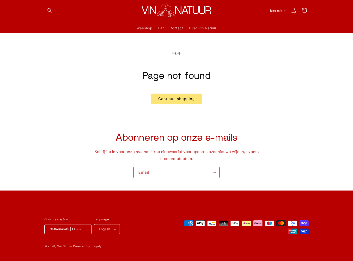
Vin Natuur (65, 246)
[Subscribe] (214, 172)
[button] (49, 10)
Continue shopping (176, 98)
